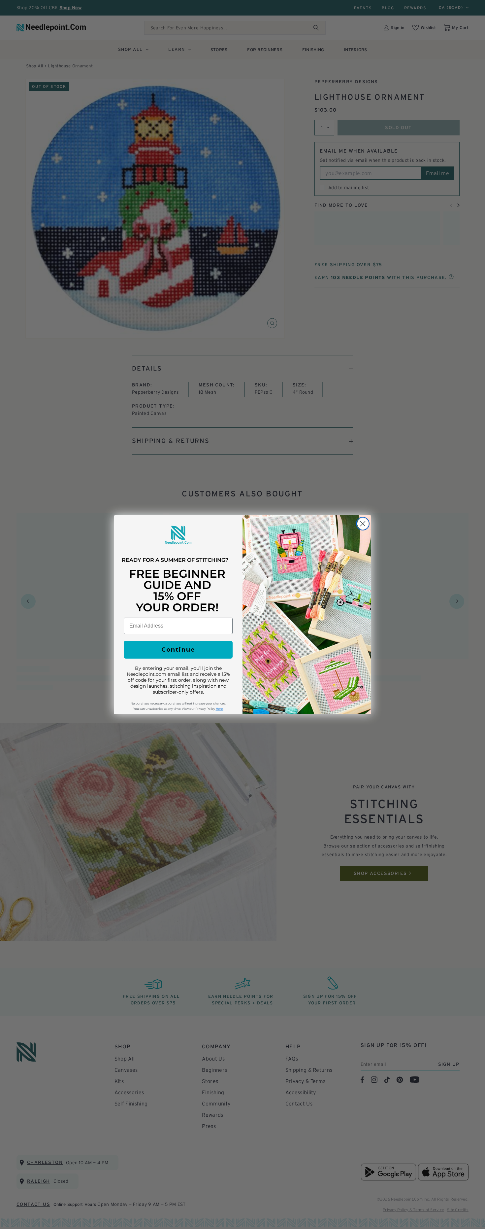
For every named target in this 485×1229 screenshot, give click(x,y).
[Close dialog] (363, 523)
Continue (178, 649)
